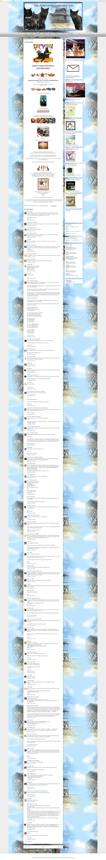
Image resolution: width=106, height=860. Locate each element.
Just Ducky (29, 765)
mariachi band (37, 84)
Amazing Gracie (30, 773)
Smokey (67, 265)
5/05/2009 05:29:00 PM (31, 703)
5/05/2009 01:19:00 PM (31, 625)
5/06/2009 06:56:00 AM (31, 839)
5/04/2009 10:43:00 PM (31, 225)
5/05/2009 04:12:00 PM (31, 684)
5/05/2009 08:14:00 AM (31, 414)
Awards (44, 33)
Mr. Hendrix (29, 608)
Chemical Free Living (29, 35)
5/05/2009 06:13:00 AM (31, 354)
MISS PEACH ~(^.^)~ (31, 804)
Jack (68, 254)
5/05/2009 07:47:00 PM (31, 746)
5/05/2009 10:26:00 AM (31, 519)
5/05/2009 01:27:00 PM (31, 638)
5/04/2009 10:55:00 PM (31, 237)
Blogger (72, 857)
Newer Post (26, 846)
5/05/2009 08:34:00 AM (31, 430)
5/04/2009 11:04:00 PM (31, 242)
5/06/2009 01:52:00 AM (31, 801)
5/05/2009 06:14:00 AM (31, 360)
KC (67, 229)
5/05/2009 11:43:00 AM (31, 576)
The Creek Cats (30, 348)
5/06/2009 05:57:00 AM (31, 829)
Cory (28, 239)
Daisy (28, 541)
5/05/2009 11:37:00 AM (31, 568)
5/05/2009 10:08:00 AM (31, 494)
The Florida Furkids (31, 734)
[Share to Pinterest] (56, 205)
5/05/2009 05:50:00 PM (31, 717)
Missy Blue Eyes (69, 246)
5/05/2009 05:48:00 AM (31, 346)
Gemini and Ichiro (30, 253)
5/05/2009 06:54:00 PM (31, 725)
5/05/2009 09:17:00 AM (31, 461)
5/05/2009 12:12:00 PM (31, 616)
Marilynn (28, 447)
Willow (28, 782)
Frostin (28, 552)
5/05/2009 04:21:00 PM (31, 694)
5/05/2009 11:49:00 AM (31, 581)
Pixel (68, 267)
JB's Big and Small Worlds (32, 515)
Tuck (28, 584)
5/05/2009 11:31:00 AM (31, 563)
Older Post (59, 846)
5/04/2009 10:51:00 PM (31, 230)
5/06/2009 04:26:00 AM (31, 820)
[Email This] (51, 205)
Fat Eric (28, 675)
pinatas (50, 172)
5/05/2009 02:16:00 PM (31, 659)
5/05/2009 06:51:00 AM (31, 388)
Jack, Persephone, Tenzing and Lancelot (34, 391)
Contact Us (56, 33)
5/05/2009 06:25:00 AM (31, 372)
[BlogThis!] (52, 205)
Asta (28, 641)
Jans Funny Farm (30, 521)
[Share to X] (53, 205)
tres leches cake (48, 140)
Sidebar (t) (63, 33)
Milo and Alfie (29, 496)
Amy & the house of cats (31, 533)
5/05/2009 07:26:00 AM (31, 405)
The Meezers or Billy (31, 374)
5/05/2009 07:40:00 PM (31, 731)
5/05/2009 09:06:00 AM (31, 454)
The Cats (31, 33)
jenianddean (29, 680)
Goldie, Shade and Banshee (32, 339)
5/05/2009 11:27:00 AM (31, 550)
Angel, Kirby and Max (31, 222)
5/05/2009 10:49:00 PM (31, 771)
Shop (50, 33)
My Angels (38, 33)
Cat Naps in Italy (30, 505)
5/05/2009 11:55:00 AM (31, 588)
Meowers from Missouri (31, 705)
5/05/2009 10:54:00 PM (31, 788)
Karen (28, 382)
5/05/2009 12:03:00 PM (31, 605)
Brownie (28, 211)
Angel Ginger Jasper (31, 652)
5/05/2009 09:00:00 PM (31, 758)
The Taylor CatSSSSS (31, 280)
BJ (66, 269)
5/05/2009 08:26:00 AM (31, 424)
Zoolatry (28, 264)
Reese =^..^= (29, 578)
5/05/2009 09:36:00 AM (31, 472)
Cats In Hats (70, 33)
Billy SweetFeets (70, 259)
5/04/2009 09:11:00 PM (31, 220)
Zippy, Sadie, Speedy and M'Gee (33, 571)
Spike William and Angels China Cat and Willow (36, 407)
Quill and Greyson (30, 227)
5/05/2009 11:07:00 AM (31, 539)
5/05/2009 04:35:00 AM (31, 278)
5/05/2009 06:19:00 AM (31, 366)
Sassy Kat (29, 719)
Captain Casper (70, 249)
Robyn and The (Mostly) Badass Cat (34, 457)
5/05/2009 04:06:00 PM (31, 678)
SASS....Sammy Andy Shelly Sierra (74, 231)
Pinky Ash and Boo (30, 233)
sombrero (45, 85)
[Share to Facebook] (54, 205)
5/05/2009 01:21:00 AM (31, 262)
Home (26, 33)
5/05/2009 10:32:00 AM (31, 531)
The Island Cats (30, 356)
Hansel (28, 368)
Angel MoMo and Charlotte (32, 760)
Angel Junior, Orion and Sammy (33, 619)
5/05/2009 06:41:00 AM (31, 380)
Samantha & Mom (30, 245)
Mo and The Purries (31, 480)
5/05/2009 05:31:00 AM (31, 336)
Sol (66, 261)
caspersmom (29, 627)
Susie (28, 798)
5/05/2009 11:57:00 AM (31, 595)
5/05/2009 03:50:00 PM (31, 672)
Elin (28, 273)
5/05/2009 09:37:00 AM (31, 477)
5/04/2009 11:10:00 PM (31, 256)
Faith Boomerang (69, 256)
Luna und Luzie (30, 661)
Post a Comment (29, 841)
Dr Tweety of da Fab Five (31, 696)
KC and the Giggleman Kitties (32, 416)
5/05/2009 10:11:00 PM (31, 763)
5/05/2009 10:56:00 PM (31, 796)
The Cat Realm (30, 463)
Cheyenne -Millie (30, 259)
